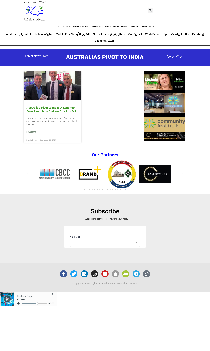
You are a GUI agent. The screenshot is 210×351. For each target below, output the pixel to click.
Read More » (31, 132)
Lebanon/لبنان (44, 34)
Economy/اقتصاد (105, 40)
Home (58, 26)
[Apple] (115, 273)
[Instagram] (94, 273)
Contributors (97, 26)
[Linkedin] (84, 273)
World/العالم (152, 34)
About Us (67, 26)
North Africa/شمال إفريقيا (109, 34)
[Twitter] (73, 273)
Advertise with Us (80, 26)
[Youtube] (105, 273)
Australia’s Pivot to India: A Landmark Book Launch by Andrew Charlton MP (51, 109)
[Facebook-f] (63, 273)
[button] (150, 10)
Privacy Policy (148, 26)
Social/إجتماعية (194, 34)
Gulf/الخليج (135, 34)
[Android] (125, 273)
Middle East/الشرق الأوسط (73, 34)
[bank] (164, 140)
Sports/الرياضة (173, 34)
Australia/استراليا (17, 34)
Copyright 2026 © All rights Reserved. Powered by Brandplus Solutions (105, 283)
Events (124, 26)
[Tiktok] (146, 273)
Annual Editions (112, 26)
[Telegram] (136, 273)
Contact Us (134, 26)
